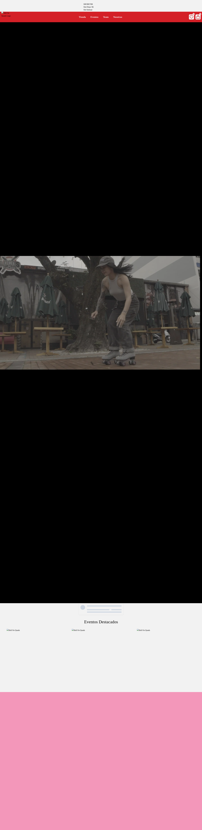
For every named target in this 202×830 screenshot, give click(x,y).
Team (106, 17)
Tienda (82, 17)
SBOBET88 (88, 4)
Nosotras (117, 17)
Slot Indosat (87, 10)
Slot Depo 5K (88, 7)
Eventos (94, 17)
